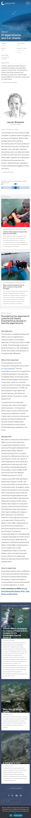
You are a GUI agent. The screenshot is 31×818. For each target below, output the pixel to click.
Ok (11, 815)
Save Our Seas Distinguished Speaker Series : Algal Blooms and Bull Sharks (15, 591)
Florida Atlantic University (5, 58)
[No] (29, 812)
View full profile (8, 172)
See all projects (16, 788)
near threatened (9, 368)
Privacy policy (18, 815)
